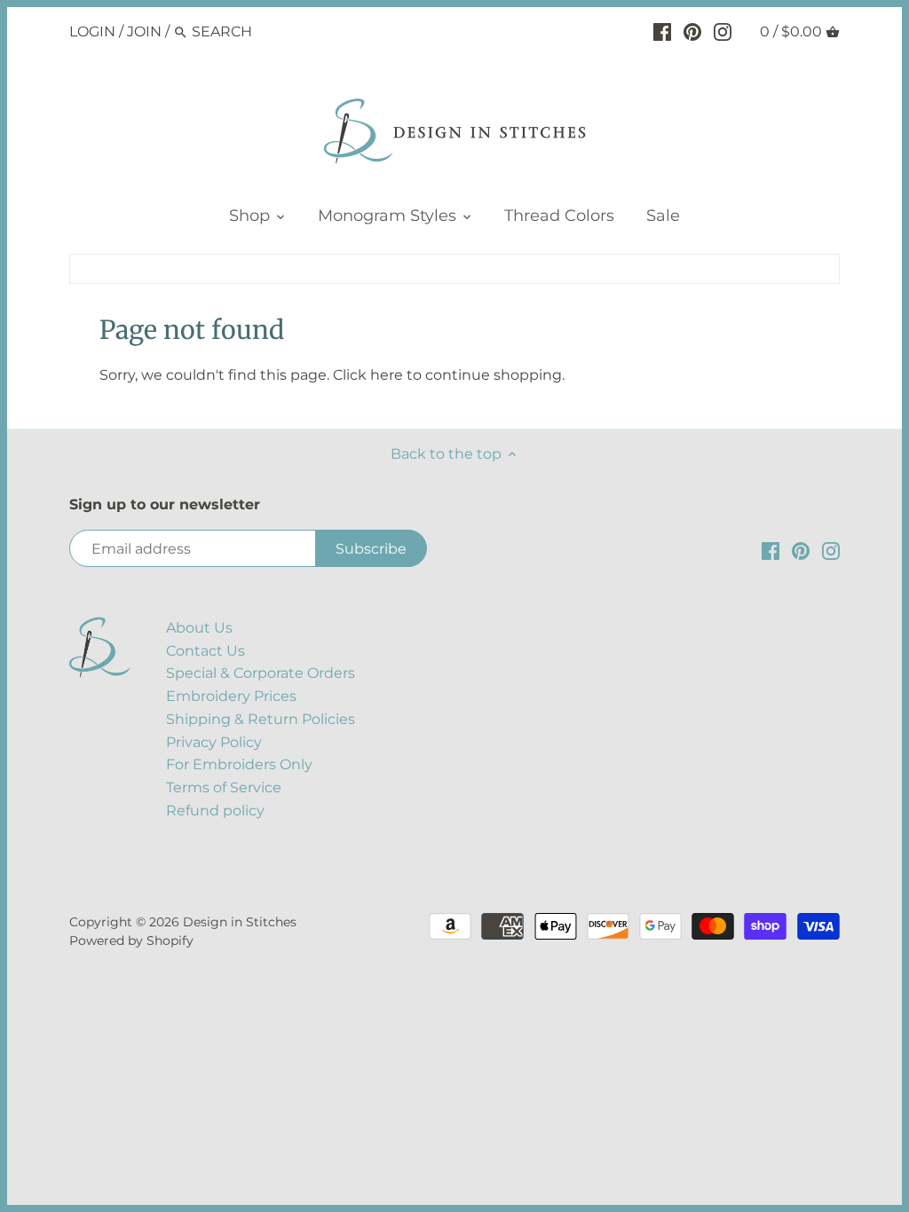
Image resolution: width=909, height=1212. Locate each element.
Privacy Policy (214, 742)
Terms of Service (223, 787)
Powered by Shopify (131, 940)
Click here (368, 374)
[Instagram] (722, 31)
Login (92, 31)
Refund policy (215, 810)
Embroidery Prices (231, 696)
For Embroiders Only (239, 764)
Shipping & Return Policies (260, 719)
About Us (199, 627)
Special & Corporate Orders (260, 673)
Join (144, 31)
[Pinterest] (692, 31)
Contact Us (205, 650)
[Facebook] (662, 31)
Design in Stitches (239, 922)
